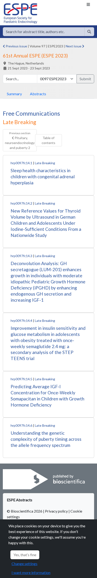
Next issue (74, 46)
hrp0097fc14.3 (21, 256)
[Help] (89, 31)
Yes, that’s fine (24, 554)
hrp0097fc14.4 (21, 321)
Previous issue (16, 46)
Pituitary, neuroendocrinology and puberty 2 (20, 140)
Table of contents (48, 140)
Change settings (24, 563)
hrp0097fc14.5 (21, 379)
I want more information (31, 572)
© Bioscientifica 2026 (25, 511)
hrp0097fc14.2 (21, 203)
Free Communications (31, 113)
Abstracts (38, 93)
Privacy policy (56, 511)
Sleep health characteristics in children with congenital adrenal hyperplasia (43, 176)
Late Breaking (45, 163)
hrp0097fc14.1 (21, 163)
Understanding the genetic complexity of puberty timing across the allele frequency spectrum (46, 439)
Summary (14, 93)
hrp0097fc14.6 (21, 425)
